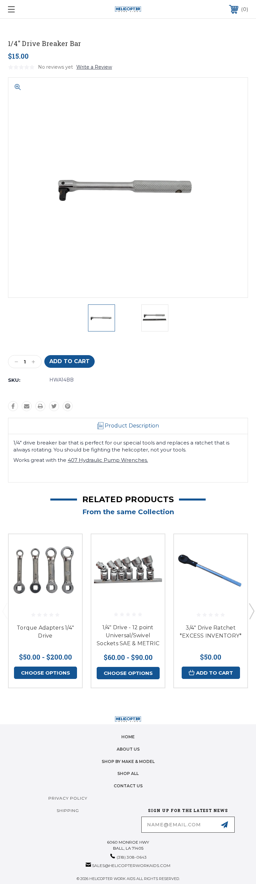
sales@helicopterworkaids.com (131, 865)
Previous (4, 611)
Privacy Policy (67, 798)
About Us (128, 749)
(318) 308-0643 (132, 857)
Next (251, 611)
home (128, 736)
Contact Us (128, 785)
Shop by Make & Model (128, 761)
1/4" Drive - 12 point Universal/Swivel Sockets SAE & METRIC (128, 635)
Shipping (68, 810)
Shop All (128, 773)
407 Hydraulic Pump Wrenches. (108, 460)
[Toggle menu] (32, 9)
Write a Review (94, 67)
